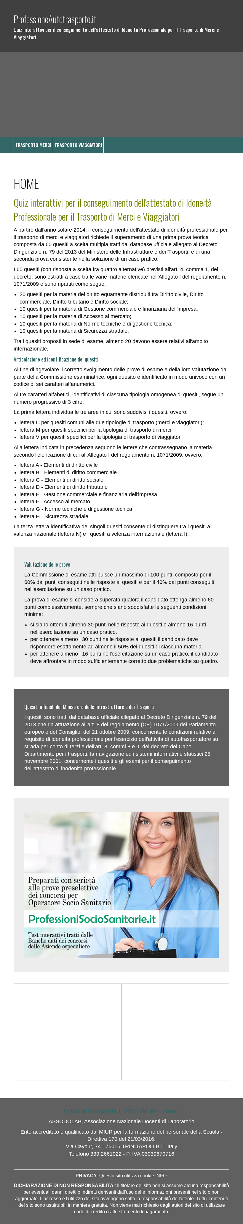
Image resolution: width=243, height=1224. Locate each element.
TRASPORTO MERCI (33, 144)
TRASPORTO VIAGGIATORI (78, 144)
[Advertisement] (121, 94)
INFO (161, 1175)
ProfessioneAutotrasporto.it (55, 19)
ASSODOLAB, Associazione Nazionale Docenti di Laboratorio (121, 1121)
